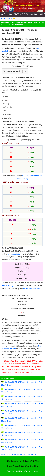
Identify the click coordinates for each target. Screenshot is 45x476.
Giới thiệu (19, 471)
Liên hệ (35, 471)
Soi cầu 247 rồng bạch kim (17, 454)
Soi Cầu (33, 14)
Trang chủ (4, 22)
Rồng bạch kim (31, 454)
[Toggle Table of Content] (23, 71)
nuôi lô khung (7, 286)
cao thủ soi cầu (13, 254)
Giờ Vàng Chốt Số (21, 14)
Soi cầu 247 (4, 454)
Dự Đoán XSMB (14, 22)
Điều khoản (27, 471)
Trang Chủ (7, 14)
